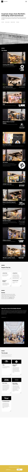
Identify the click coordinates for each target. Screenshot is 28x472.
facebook (10, 297)
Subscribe (18, 469)
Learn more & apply (3, 317)
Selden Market (6, 1)
